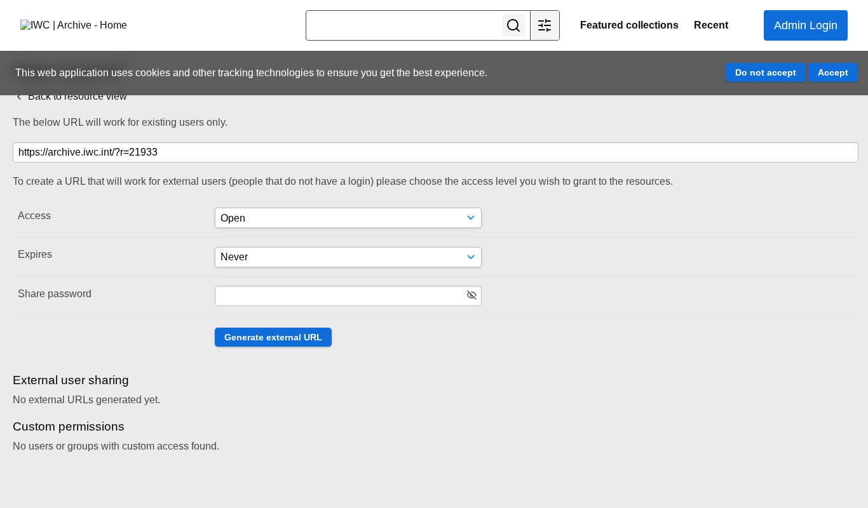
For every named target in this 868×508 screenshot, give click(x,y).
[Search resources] (513, 25)
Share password (55, 293)
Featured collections (629, 25)
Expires (35, 254)
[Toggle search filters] (544, 25)
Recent (711, 25)
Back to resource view (76, 96)
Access (34, 215)
